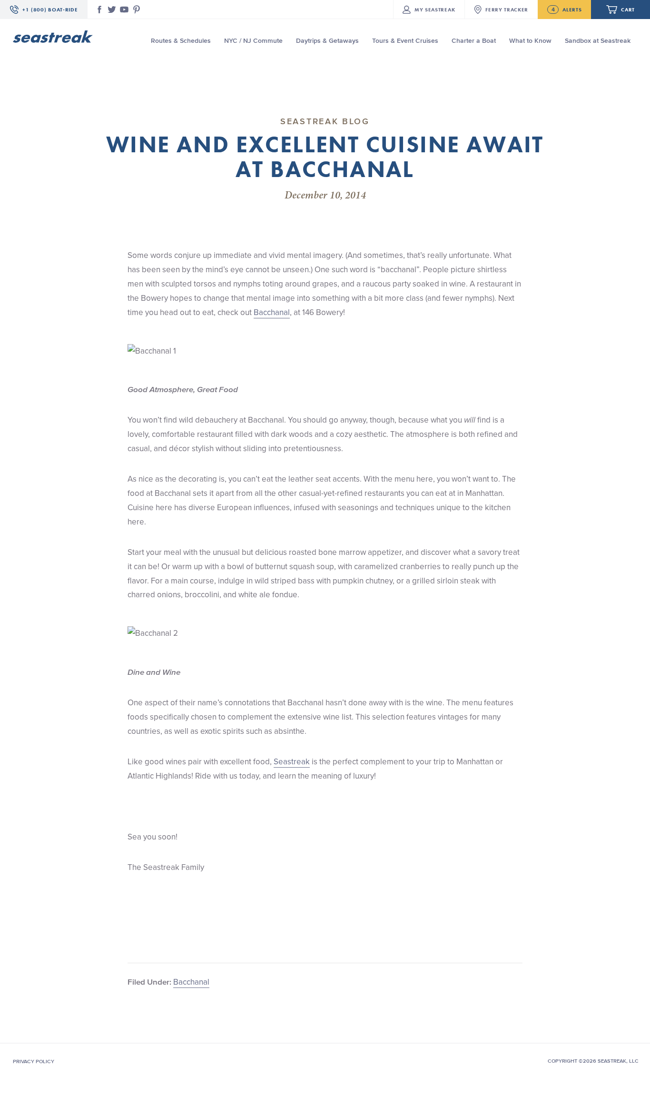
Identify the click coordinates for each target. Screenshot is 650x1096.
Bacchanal (272, 312)
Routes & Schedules (181, 40)
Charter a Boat (474, 40)
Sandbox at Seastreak (597, 40)
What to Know (530, 40)
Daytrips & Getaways (327, 40)
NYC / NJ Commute (253, 40)
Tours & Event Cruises (405, 40)
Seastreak (292, 761)
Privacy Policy (33, 1061)
